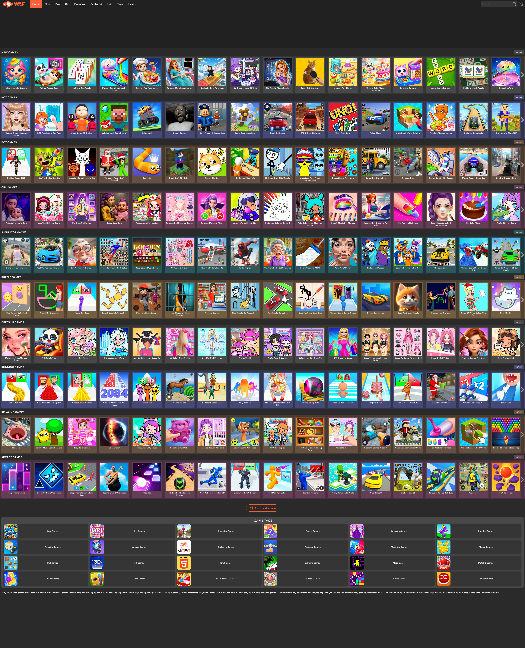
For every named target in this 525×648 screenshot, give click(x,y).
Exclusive (80, 4)
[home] (15, 4)
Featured (96, 4)
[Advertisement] (262, 29)
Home (36, 4)
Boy (57, 4)
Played (132, 4)
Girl (67, 4)
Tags (120, 4)
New (47, 4)
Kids (109, 4)
